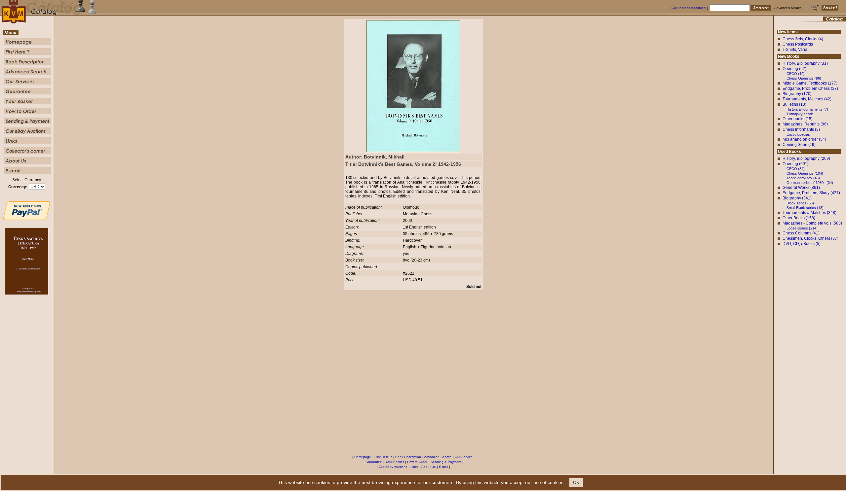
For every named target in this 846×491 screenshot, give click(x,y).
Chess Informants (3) (801, 129)
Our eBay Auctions (393, 467)
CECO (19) (796, 74)
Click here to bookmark (689, 8)
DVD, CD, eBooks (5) (802, 243)
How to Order (417, 462)
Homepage (362, 457)
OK (576, 482)
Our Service (464, 457)
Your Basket (394, 462)
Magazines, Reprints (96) (805, 124)
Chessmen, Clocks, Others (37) (810, 238)
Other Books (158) (799, 218)
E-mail (443, 467)
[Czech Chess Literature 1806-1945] (26, 293)
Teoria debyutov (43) (803, 178)
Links (414, 467)
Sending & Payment (446, 462)
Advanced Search (437, 457)
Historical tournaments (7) (807, 109)
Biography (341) (797, 198)
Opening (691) (796, 163)
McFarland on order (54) (804, 139)
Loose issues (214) (802, 228)
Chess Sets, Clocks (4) (803, 39)
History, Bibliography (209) (806, 158)
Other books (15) (798, 119)
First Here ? (383, 457)
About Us (428, 467)
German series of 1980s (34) (810, 183)
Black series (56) (800, 203)
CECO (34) (796, 169)
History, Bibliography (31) (805, 63)
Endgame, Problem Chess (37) (810, 88)
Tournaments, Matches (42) (807, 99)
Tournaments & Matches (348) (809, 212)
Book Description (408, 457)
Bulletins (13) (794, 104)
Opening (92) (794, 68)
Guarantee (373, 462)
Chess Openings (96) (804, 78)
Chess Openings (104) (805, 173)
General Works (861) (801, 187)
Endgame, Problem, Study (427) (811, 193)
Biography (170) (797, 93)
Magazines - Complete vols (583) (812, 223)
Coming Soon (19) (799, 144)
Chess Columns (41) (801, 233)
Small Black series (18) (805, 208)
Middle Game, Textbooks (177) (810, 83)
